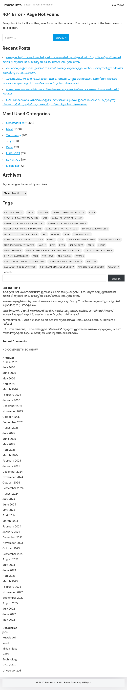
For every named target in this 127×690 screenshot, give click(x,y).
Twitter (80, 256)
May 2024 (8, 510)
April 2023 (8, 575)
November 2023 (12, 542)
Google (55, 234)
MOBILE (42, 245)
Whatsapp (113, 267)
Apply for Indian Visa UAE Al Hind (21, 218)
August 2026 (10, 362)
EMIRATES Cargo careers (95, 229)
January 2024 (11, 532)
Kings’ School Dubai (109, 240)
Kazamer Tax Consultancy (81, 240)
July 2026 (8, 367)
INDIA (66, 234)
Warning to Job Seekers (91, 267)
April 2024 (9, 515)
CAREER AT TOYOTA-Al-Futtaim (67, 218)
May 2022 (8, 619)
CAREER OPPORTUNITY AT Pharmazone (22, 229)
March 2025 (10, 455)
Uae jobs (91, 261)
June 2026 (9, 372)
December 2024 (12, 471)
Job (61, 240)
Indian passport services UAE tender (23, 240)
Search (7, 272)
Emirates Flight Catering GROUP (20, 234)
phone (101, 245)
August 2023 (10, 559)
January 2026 (11, 400)
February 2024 (11, 526)
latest (9, 129)
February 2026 (11, 394)
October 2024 (11, 482)
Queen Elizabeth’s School (98, 250)
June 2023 (9, 570)
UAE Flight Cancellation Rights (65, 261)
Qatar (9, 147)
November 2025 (12, 411)
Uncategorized (15, 123)
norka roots (76, 245)
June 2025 (9, 438)
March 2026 (10, 389)
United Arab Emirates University (57, 267)
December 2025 (12, 406)
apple (92, 212)
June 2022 (9, 614)
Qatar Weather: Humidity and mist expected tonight (53, 250)
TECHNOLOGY (64, 256)
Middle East (13, 165)
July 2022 (8, 608)
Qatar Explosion (12, 250)
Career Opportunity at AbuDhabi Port (23, 223)
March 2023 (10, 581)
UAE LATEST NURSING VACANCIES (20, 267)
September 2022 (12, 597)
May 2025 (8, 444)
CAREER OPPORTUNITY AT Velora (62, 229)
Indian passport (82, 234)
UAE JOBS (13, 153)
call (45, 218)
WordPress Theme (68, 682)
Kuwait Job (13, 159)
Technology (13, 135)
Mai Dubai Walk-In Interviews (19, 245)
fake (44, 234)
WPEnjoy (86, 682)
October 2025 (11, 416)
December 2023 (12, 537)
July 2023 (8, 564)
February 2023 (11, 586)
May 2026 (8, 378)
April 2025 (8, 449)
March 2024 (10, 520)
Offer (91, 245)
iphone (50, 240)
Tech (35, 256)
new (52, 245)
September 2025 (12, 422)
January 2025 (11, 466)
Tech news (47, 256)
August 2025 (10, 427)
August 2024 (10, 493)
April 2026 (9, 384)
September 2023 (12, 554)
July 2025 (8, 433)
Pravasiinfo (13, 5)
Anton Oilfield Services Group (68, 212)
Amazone (43, 212)
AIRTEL (30, 212)
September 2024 (13, 488)
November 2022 (12, 592)
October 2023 (11, 548)
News (62, 245)
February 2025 (11, 460)
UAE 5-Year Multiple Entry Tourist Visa (24, 261)
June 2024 (9, 504)
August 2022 (10, 603)
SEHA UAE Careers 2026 (16, 256)
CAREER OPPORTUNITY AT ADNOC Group (67, 223)
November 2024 (12, 477)
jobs (12, 141)
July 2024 (8, 499)
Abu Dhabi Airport (13, 212)
